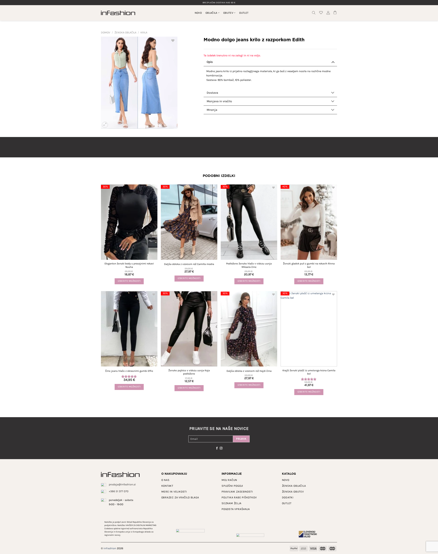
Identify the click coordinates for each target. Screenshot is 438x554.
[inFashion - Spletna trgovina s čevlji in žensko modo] (118, 13)
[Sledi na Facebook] (217, 448)
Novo (198, 12)
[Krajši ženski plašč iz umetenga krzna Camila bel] (309, 328)
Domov (105, 32)
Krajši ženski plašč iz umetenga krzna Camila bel (308, 372)
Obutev (228, 12)
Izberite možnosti (129, 280)
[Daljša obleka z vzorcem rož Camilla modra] (189, 222)
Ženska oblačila (125, 32)
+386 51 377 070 (118, 491)
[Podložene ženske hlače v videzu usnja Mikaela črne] (249, 222)
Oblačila (211, 12)
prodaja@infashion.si (122, 484)
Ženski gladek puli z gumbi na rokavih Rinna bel (309, 265)
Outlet (243, 12)
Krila (143, 32)
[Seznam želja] (321, 12)
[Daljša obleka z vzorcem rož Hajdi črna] (249, 328)
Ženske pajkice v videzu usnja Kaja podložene (189, 372)
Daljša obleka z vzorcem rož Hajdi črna (249, 370)
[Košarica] (335, 13)
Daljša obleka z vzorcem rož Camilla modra (189, 264)
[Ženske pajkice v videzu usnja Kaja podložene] (189, 328)
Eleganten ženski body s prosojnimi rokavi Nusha (129, 265)
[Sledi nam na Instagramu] (221, 448)
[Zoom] (105, 125)
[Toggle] (333, 61)
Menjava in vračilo (219, 101)
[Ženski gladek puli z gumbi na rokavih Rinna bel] (309, 222)
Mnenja (212, 109)
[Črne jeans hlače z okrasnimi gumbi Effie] (129, 328)
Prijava (241, 438)
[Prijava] (328, 12)
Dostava (212, 92)
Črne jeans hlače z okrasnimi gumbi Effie (129, 370)
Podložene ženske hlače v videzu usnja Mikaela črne (249, 265)
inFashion (110, 548)
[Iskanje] (313, 12)
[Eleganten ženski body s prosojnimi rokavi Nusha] (129, 222)
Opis (210, 62)
